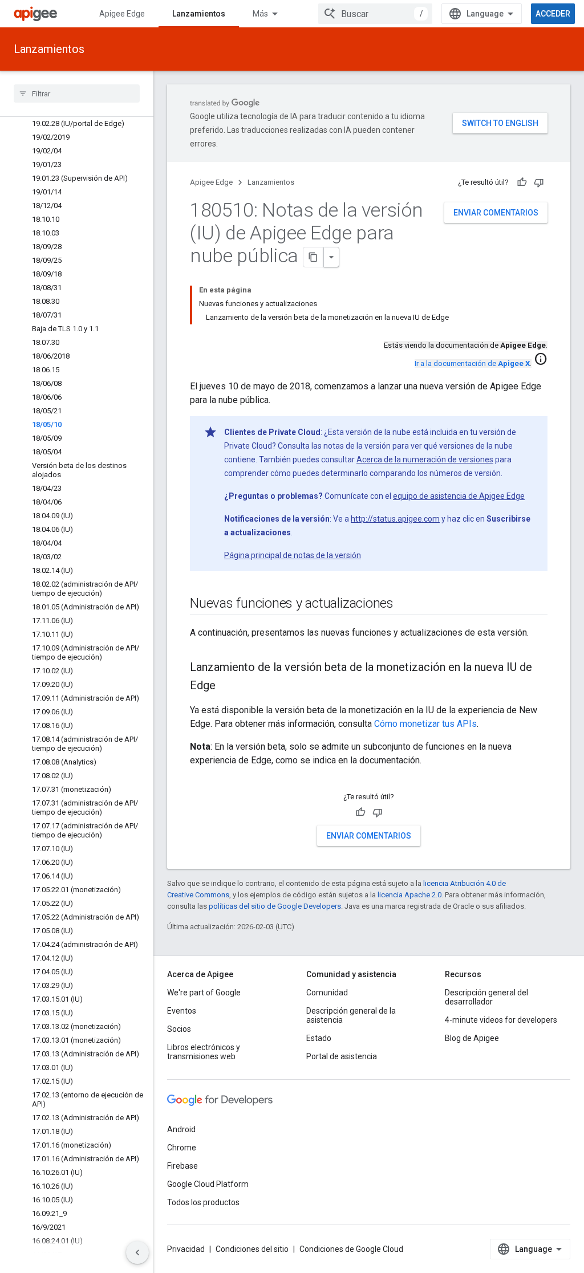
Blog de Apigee (472, 1038)
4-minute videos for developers (501, 1019)
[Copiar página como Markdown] (313, 257)
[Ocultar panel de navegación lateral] (137, 1252)
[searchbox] (77, 93)
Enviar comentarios (495, 212)
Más (260, 13)
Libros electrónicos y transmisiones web (203, 1052)
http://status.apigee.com (395, 518)
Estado (318, 1038)
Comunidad (327, 992)
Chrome (181, 1147)
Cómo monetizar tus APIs (425, 723)
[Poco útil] (539, 182)
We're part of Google (204, 992)
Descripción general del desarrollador (486, 997)
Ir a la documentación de (472, 363)
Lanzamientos (198, 13)
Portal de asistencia (341, 1056)
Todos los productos (203, 1202)
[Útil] (521, 182)
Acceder (553, 13)
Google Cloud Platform (208, 1184)
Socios (179, 1029)
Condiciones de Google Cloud (351, 1249)
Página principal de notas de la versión (292, 555)
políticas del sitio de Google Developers (275, 906)
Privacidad (186, 1249)
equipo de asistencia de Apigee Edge (459, 496)
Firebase (182, 1165)
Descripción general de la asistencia (351, 1015)
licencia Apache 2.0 (409, 894)
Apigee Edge (122, 13)
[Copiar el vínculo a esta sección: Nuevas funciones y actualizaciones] (405, 604)
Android (181, 1129)
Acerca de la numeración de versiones (424, 459)
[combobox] (375, 13)
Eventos (181, 1010)
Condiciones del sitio (252, 1249)
